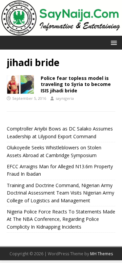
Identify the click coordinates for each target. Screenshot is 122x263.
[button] (112, 42)
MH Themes (101, 254)
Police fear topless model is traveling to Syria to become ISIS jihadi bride (76, 84)
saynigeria (65, 98)
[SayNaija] (61, 32)
